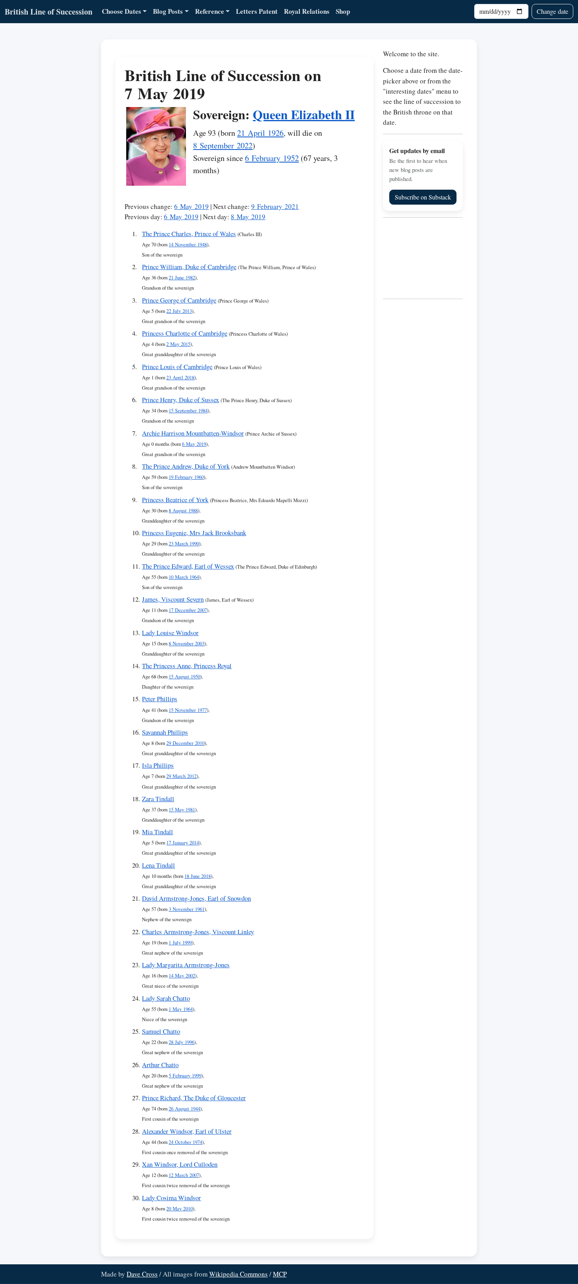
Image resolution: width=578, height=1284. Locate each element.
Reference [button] (209, 11)
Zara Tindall (158, 798)
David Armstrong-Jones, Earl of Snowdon (196, 898)
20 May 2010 (179, 1208)
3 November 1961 (186, 909)
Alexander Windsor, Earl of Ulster (187, 1131)
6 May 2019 (191, 206)
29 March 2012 (181, 776)
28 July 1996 (181, 1042)
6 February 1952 (272, 157)
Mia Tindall (157, 831)
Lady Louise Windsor (170, 632)
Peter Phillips (159, 698)
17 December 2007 (188, 610)
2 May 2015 (178, 344)
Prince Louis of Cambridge (177, 366)
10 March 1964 (184, 577)
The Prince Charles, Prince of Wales (189, 233)
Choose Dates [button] (121, 11)
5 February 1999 (185, 1075)
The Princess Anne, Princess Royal (187, 665)
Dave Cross (142, 1273)
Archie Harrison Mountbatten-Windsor (193, 433)
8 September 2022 (222, 145)
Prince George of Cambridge (179, 300)
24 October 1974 (185, 1142)
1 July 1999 (180, 942)
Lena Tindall (158, 865)
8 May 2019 (248, 216)
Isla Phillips (158, 765)
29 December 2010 (185, 743)
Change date (552, 11)
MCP (280, 1273)
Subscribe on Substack (423, 197)
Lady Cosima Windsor (171, 1197)
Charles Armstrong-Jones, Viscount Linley (198, 931)
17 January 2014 (182, 842)
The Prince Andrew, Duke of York (186, 466)
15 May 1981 (182, 809)
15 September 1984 (188, 410)
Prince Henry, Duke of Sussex (180, 399)
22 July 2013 (179, 311)
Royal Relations (306, 11)
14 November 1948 (188, 244)
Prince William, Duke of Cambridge (189, 266)
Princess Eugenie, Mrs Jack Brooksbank (194, 532)
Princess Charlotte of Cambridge (184, 333)
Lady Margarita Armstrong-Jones (186, 964)
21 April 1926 (260, 132)
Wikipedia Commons (238, 1273)
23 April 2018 (180, 377)
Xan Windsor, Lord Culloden (179, 1164)
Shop (343, 11)
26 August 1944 (184, 1108)
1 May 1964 (181, 1009)
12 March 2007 (184, 1175)
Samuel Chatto (161, 1031)
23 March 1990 (184, 543)
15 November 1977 (188, 710)
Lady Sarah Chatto (166, 998)
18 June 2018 (197, 876)
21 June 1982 (182, 277)
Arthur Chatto (160, 1064)
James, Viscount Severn (173, 599)
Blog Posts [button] (168, 11)
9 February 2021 (275, 206)
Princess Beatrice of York (175, 499)
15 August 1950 (184, 676)
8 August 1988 (183, 510)
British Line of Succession (48, 11)
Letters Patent (257, 11)
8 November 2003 (186, 643)
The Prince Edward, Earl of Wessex (188, 566)
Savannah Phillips (165, 732)
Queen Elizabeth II (304, 114)
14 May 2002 (182, 975)
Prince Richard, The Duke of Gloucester (194, 1097)
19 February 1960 (186, 477)
